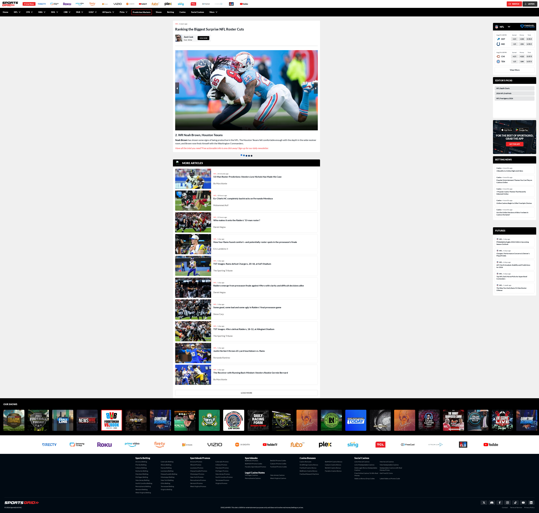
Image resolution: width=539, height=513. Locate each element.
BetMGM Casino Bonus (333, 457)
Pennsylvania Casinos (253, 473)
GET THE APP (514, 144)
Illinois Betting (166, 460)
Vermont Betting (141, 485)
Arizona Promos (196, 457)
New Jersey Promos (222, 469)
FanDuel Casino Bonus (308, 463)
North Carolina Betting (143, 478)
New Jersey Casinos (277, 470)
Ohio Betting (165, 478)
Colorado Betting (167, 457)
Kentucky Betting (141, 466)
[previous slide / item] (177, 88)
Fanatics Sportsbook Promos (255, 462)
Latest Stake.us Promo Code (390, 474)
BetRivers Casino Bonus (308, 466)
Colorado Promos (222, 457)
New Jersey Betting (142, 475)
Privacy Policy (529, 503)
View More (514, 70)
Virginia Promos (221, 478)
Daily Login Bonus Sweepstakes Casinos (365, 464)
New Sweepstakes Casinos (389, 460)
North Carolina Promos (224, 472)
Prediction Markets (141, 12)
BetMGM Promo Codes (253, 459)
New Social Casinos (387, 457)
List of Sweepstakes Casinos (364, 460)
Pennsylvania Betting (143, 482)
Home (5, 12)
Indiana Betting (141, 463)
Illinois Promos (195, 460)
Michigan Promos (221, 466)
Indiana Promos (221, 460)
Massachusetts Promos (198, 466)
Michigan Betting (141, 472)
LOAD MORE (246, 388)
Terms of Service (516, 503)
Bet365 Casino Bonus (333, 463)
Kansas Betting (166, 463)
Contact (505, 503)
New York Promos (196, 472)
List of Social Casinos (361, 457)
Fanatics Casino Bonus (333, 466)
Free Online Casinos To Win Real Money (366, 469)
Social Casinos (197, 12)
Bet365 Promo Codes (278, 456)
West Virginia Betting (143, 488)
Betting (170, 12)
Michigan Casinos (251, 470)
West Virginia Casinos (278, 473)
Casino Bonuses (305, 457)
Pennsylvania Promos (198, 475)
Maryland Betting (141, 469)
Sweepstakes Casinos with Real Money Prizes (391, 464)
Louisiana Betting (167, 466)
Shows (159, 12)
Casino (183, 12)
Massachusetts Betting (169, 469)
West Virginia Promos (198, 482)
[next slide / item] (316, 88)
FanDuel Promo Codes (278, 462)
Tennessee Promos (222, 475)
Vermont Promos (196, 478)
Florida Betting (140, 460)
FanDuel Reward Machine (309, 469)
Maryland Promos (222, 463)
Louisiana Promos (196, 463)
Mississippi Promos (197, 469)
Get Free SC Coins (386, 468)
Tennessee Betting (167, 482)
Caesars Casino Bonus (333, 460)
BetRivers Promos (251, 456)
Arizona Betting (141, 457)
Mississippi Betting (167, 472)
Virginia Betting (166, 485)
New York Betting (167, 475)
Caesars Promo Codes (278, 459)
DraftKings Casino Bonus (309, 460)
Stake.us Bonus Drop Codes (364, 474)
